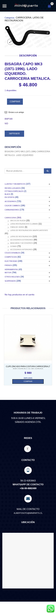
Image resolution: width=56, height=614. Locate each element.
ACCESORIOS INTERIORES (21, 249)
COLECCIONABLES (12, 253)
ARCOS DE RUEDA (18, 221)
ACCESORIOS (10, 201)
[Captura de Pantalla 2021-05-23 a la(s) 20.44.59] (28, 34)
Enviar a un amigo (16, 112)
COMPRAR (15, 101)
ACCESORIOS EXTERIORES (21, 240)
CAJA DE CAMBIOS (12, 206)
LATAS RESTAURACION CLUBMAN (24, 224)
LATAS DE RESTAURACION (21, 236)
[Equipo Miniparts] (50, 608)
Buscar (47, 171)
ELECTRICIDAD (11, 261)
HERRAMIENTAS (11, 269)
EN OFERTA (9, 197)
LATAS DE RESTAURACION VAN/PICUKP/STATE (29, 230)
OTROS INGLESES (12, 277)
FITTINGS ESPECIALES (14, 191)
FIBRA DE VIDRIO (17, 227)
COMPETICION (11, 257)
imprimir (14, 133)
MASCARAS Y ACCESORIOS (21, 243)
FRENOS (8, 265)
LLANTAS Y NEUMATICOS (15, 184)
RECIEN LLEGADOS (13, 188)
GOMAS (13, 246)
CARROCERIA (23, 17)
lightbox (10, 42)
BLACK (7, 194)
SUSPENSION (10, 281)
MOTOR (8, 273)
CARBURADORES (12, 210)
